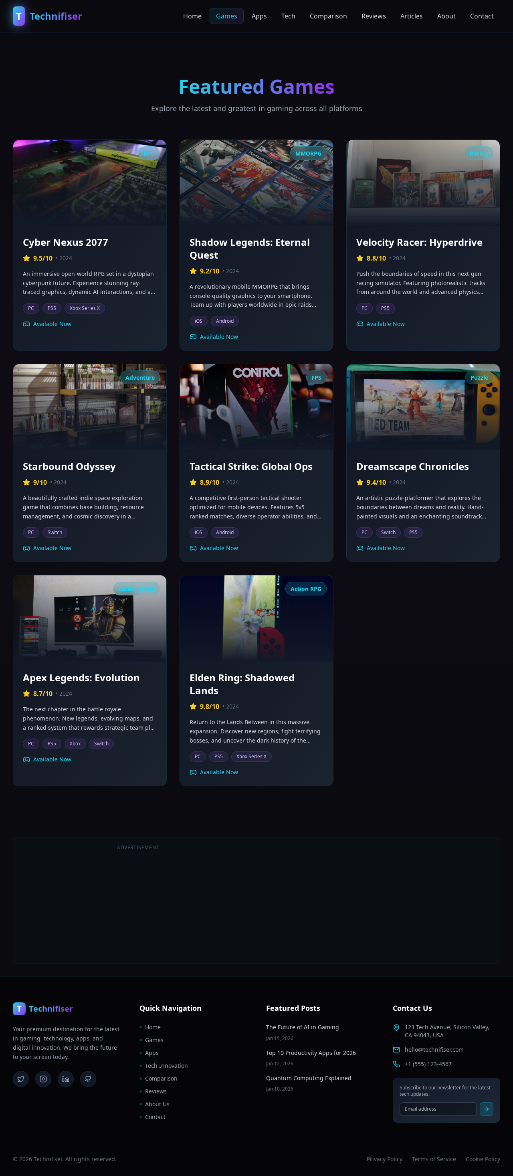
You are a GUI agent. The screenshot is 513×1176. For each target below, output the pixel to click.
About (446, 16)
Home (192, 16)
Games (226, 16)
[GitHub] (88, 1079)
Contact (482, 16)
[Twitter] (21, 1079)
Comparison (328, 16)
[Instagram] (43, 1079)
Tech (288, 16)
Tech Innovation (166, 1065)
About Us (157, 1104)
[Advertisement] (374, 900)
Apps (259, 16)
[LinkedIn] (66, 1079)
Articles (411, 16)
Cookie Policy (483, 1159)
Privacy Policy (384, 1159)
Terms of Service (434, 1159)
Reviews (374, 16)
